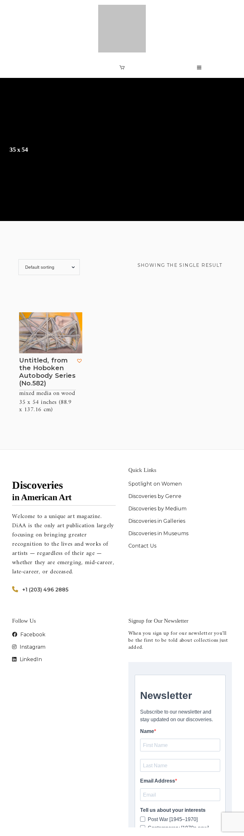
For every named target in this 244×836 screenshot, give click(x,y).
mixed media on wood (47, 361)
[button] (79, 328)
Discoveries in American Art (64, 825)
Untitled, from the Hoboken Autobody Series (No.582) (47, 339)
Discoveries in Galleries (156, 488)
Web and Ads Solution (205, 825)
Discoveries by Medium (157, 476)
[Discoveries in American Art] (122, 12)
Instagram (31, 614)
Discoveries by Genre (154, 463)
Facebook (32, 602)
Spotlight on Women (155, 451)
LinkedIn (30, 627)
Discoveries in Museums (158, 501)
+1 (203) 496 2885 (45, 557)
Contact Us (142, 513)
